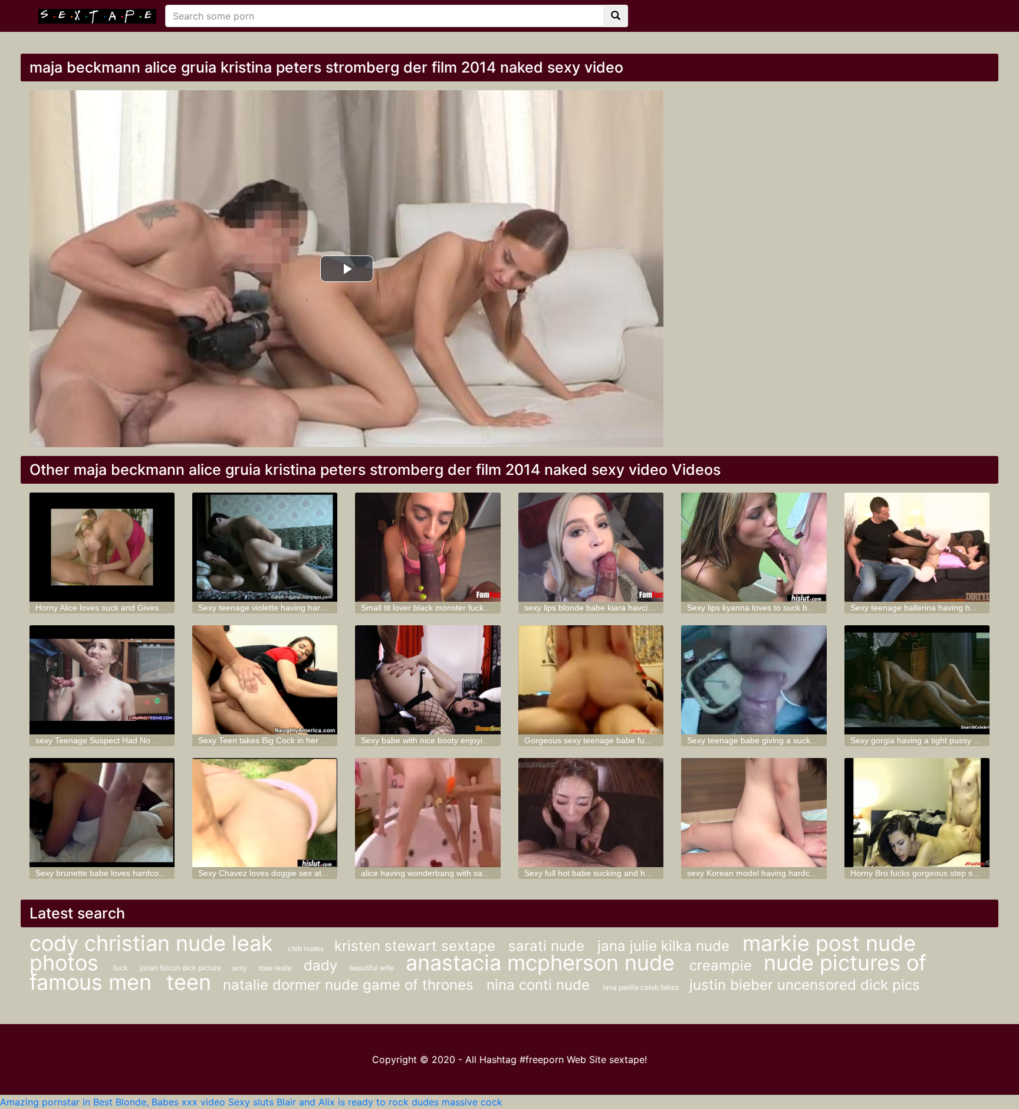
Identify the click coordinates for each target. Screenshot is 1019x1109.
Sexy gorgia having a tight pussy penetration (933, 740)
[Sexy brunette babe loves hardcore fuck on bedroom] (102, 812)
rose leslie (275, 967)
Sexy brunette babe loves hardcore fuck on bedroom (133, 873)
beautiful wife (371, 967)
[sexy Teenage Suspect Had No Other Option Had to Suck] (102, 679)
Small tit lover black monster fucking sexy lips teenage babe (472, 607)
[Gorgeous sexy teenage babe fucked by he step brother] (590, 679)
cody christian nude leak (154, 943)
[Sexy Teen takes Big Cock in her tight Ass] (264, 679)
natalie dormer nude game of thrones (350, 984)
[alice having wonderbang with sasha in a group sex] (427, 812)
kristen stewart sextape (416, 945)
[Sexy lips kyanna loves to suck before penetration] (753, 547)
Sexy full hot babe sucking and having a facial (609, 873)
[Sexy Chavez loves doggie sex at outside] (264, 812)
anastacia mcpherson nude (543, 963)
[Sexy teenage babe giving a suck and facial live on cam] (753, 679)
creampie (720, 965)
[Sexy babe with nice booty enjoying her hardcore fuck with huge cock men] (427, 679)
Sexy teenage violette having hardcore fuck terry (288, 607)
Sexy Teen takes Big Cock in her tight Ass (275, 740)
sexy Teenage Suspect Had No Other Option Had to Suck (142, 740)
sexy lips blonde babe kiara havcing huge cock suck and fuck (637, 607)
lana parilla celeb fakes (642, 987)
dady (320, 965)
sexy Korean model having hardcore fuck (763, 873)
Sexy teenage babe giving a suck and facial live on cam (790, 740)
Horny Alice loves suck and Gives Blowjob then (122, 607)
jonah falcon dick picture (181, 967)
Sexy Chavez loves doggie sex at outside (274, 873)
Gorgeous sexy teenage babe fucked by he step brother (628, 740)
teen (188, 982)
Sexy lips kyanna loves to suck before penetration (779, 607)
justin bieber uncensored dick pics (804, 984)
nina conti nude (540, 984)
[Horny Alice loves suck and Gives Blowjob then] (102, 547)
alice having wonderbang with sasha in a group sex (456, 873)
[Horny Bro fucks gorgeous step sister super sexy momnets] (917, 812)
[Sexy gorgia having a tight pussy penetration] (917, 679)
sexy (239, 967)
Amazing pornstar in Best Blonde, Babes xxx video (112, 1102)
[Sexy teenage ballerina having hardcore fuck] (917, 547)
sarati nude (548, 945)
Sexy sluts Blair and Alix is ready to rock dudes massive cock (365, 1102)
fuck (120, 967)
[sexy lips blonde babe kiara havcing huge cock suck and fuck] (590, 547)
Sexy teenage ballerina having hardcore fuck (933, 607)
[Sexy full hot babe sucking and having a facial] (590, 812)
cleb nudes (307, 948)
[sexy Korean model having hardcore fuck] (753, 812)
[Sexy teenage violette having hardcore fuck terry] (264, 547)
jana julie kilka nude (665, 945)
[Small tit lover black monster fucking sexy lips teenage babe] (427, 547)
